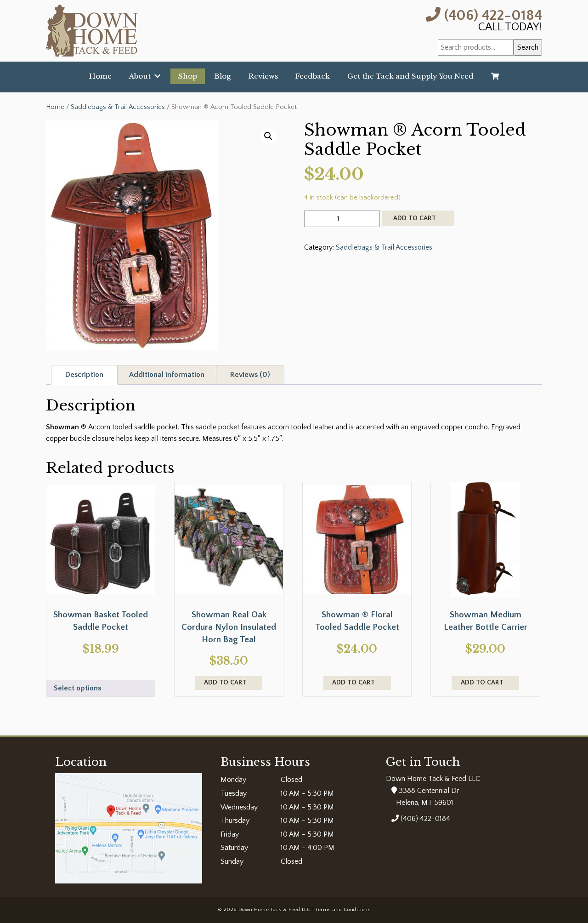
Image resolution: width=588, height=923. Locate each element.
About (141, 76)
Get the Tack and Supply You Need (410, 76)
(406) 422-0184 (491, 14)
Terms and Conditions (343, 909)
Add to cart (414, 218)
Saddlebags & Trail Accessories (118, 107)
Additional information (166, 374)
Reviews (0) (250, 374)
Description (84, 374)
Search (527, 47)
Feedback (312, 76)
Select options (77, 688)
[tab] (84, 375)
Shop (187, 76)
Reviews (263, 76)
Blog (223, 76)
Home (100, 76)
